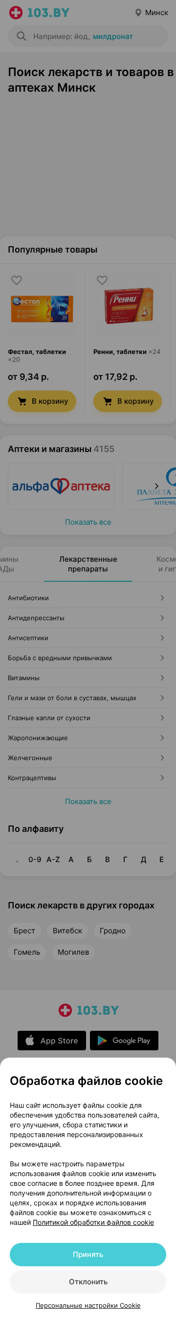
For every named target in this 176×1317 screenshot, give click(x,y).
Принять (88, 1254)
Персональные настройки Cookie (88, 1305)
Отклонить (88, 1281)
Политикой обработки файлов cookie (93, 1222)
